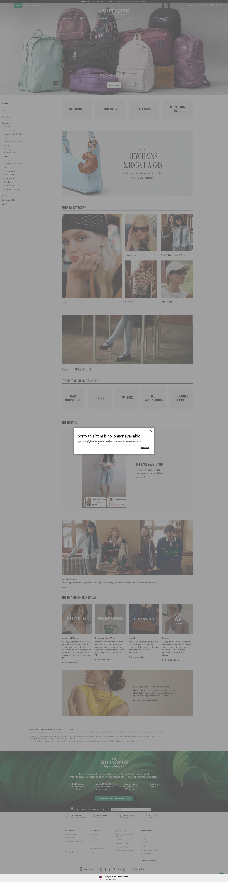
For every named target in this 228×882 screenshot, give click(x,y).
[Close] (151, 431)
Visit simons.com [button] (110, 879)
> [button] (145, 448)
